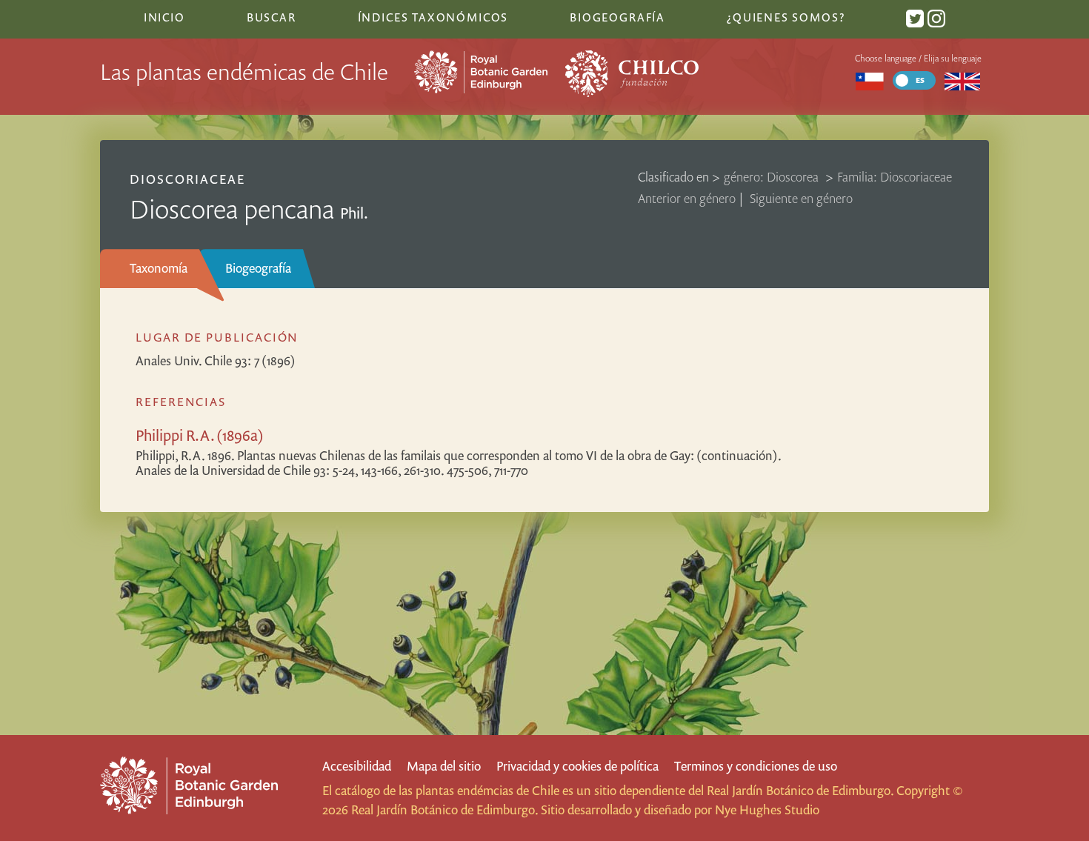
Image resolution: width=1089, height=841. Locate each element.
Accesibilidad (356, 765)
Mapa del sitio (444, 765)
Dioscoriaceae (188, 178)
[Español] (869, 80)
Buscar (271, 17)
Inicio (164, 17)
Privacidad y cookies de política (577, 765)
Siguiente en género (801, 198)
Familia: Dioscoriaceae (894, 176)
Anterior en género (687, 198)
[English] (963, 80)
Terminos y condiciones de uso (755, 765)
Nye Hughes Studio (767, 809)
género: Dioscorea (773, 176)
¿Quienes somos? (786, 17)
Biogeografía (258, 267)
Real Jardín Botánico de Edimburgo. (800, 790)
